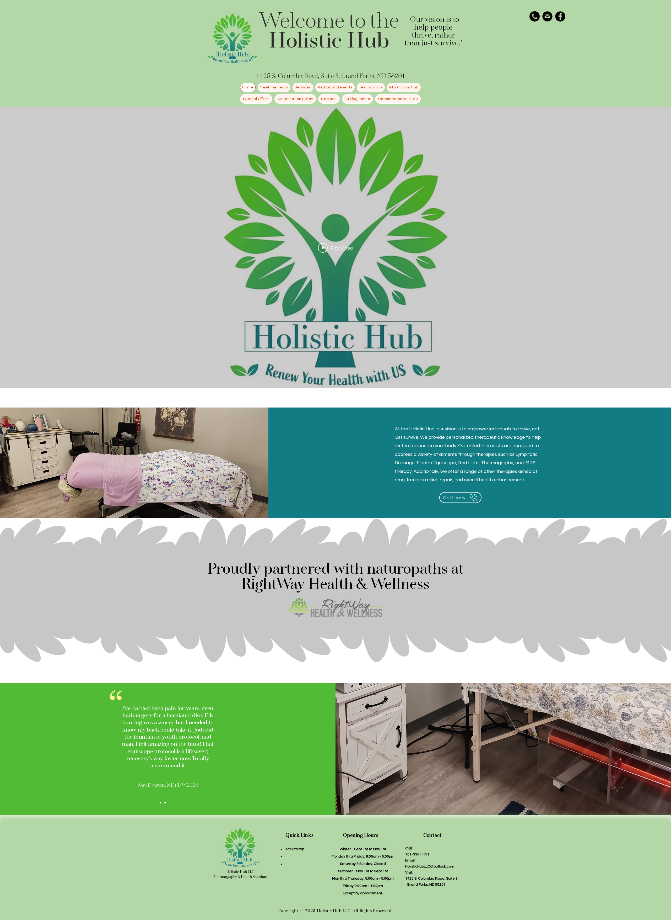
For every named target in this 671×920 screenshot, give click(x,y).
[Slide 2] (165, 802)
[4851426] (547, 16)
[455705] (534, 16)
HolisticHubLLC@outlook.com (429, 866)
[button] (303, 87)
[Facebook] (560, 16)
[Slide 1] (160, 802)
